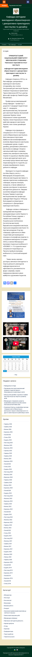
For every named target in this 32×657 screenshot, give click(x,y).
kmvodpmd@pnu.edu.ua (17, 35)
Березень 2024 (8, 488)
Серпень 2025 (8, 450)
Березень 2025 (8, 461)
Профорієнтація (8, 631)
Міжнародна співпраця (10, 618)
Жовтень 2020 (8, 554)
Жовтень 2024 (8, 474)
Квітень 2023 (7, 506)
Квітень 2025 (7, 458)
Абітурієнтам (7, 595)
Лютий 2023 (7, 511)
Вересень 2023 (8, 501)
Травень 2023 (8, 504)
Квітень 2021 (7, 546)
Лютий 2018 (7, 581)
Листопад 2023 (8, 496)
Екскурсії (6, 608)
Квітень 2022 (7, 527)
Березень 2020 (8, 562)
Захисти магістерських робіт (12, 615)
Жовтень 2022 (8, 519)
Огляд (6, 626)
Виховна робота (8, 605)
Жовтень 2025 (8, 445)
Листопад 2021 (8, 538)
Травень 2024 (8, 482)
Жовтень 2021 (8, 541)
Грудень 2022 (8, 514)
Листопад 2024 (8, 472)
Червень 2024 (8, 480)
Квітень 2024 (7, 485)
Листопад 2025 (8, 442)
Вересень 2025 (8, 448)
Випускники (7, 603)
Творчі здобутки (8, 634)
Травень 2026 (8, 426)
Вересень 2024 (8, 477)
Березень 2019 (8, 573)
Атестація (7, 597)
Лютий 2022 (7, 530)
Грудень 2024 (8, 469)
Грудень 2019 (8, 567)
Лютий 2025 (7, 464)
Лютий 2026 (7, 434)
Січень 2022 (7, 533)
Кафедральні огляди (10, 385)
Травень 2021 (8, 543)
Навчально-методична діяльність (13, 620)
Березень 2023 (8, 509)
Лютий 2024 (7, 490)
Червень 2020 (8, 559)
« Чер (15, 374)
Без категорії (7, 600)
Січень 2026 (7, 437)
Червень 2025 (8, 453)
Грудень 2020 (8, 551)
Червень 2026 (8, 424)
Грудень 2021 (8, 535)
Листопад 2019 (8, 570)
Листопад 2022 (8, 517)
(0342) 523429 (14, 33)
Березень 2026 (8, 432)
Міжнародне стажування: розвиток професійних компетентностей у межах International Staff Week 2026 (15, 402)
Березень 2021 (8, 549)
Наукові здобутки (9, 623)
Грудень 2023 (8, 493)
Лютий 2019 (7, 575)
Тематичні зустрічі (9, 636)
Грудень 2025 (8, 440)
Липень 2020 (7, 557)
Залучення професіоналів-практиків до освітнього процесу (15, 612)
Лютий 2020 (7, 565)
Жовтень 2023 (8, 498)
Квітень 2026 (7, 429)
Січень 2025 (7, 466)
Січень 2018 (7, 583)
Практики (6, 628)
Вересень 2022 (8, 522)
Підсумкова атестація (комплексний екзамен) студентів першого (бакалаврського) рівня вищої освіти (14, 390)
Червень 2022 (8, 525)
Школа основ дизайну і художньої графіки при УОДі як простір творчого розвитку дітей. (16, 396)
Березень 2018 (8, 578)
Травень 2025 (8, 456)
